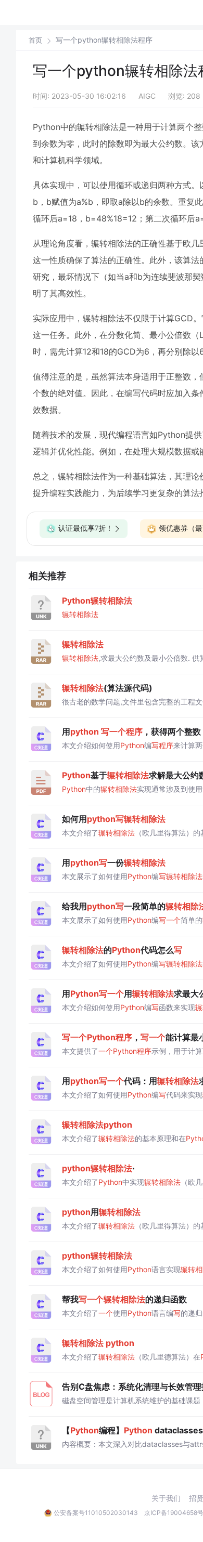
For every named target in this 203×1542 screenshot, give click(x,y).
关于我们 (166, 1498)
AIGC (147, 96)
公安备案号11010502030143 (96, 1513)
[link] (35, 40)
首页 (35, 40)
